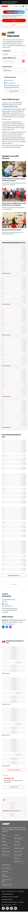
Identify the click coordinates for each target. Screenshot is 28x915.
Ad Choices (21, 902)
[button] (26, 6)
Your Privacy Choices (6, 904)
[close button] (26, 10)
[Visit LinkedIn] (15, 908)
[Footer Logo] (14, 824)
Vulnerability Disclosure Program (9, 902)
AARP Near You (5, 854)
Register (16, 6)
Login (21, 6)
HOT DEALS (8, 778)
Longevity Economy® (7, 884)
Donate (3, 838)
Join (14, 20)
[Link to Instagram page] (10, 627)
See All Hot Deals (14, 787)
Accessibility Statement (7, 894)
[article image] (14, 176)
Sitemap (3, 891)
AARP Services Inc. (18, 861)
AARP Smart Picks (6, 851)
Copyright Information (7, 899)
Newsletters (17, 841)
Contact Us (16, 835)
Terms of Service (20, 891)
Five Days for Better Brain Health (11, 230)
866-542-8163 (9, 80)
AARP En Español (18, 838)
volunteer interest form (14, 141)
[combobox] (14, 61)
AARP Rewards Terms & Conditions (10, 896)
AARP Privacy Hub (11, 891)
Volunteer (4, 841)
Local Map (5, 612)
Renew (14, 25)
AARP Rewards (5, 848)
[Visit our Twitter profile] (7, 627)
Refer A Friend (17, 844)
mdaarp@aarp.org (10, 83)
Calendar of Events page (11, 106)
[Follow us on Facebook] (3, 627)
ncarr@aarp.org (10, 624)
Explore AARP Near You (9, 58)
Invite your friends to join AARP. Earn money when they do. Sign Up (10, 2)
